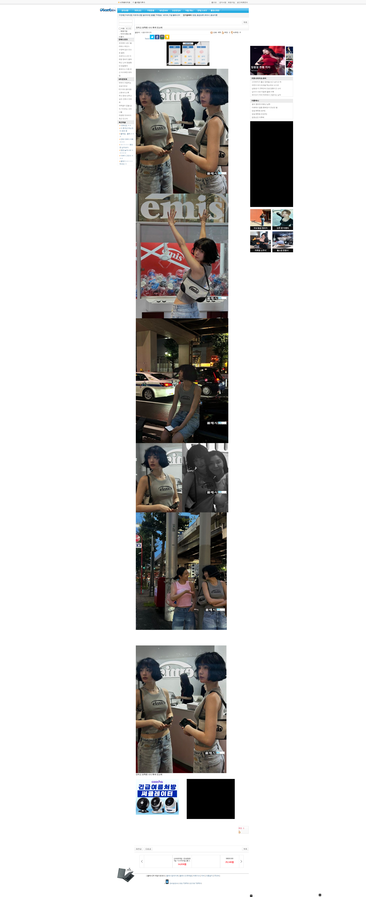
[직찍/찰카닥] (163, 10)
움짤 (152, 15)
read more (254, 70)
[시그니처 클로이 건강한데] (138, 849)
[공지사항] (124, 10)
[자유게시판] (176, 10)
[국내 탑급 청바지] (260, 226)
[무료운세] (150, 10)
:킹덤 (194, 15)
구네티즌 (128, 15)
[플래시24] (108, 12)
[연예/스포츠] (201, 10)
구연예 (121, 15)
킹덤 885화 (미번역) (259, 114)
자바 (203, 876)
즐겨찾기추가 (140, 2)
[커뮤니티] (138, 10)
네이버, (166, 15)
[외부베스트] (188, 10)
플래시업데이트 (172, 876)
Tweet (147, 39)
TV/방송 (159, 15)
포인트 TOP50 (195, 883)
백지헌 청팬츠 (259, 67)
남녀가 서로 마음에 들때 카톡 (263, 92)
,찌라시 (207, 15)
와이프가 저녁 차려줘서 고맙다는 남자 (266, 95)
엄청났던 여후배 (258, 117)
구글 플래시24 (174, 15)
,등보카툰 (213, 15)
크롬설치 (209, 876)
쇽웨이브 (196, 876)
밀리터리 (146, 15)
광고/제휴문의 (242, 2)
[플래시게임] (214, 10)
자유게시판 (137, 15)
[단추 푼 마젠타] (282, 226)
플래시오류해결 (186, 876)
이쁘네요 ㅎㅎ (126, 125)
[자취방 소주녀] (260, 248)
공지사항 (222, 2)
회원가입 (231, 2)
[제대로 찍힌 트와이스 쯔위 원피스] (148, 849)
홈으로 (214, 2)
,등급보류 (200, 15)
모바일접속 (173, 883)
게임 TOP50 (184, 883)
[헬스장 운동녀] (282, 248)
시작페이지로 (125, 2)
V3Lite (216, 876)
